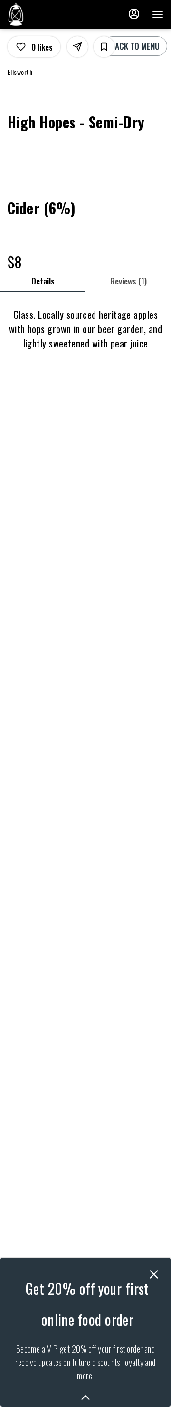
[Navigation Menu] (157, 14)
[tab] (43, 280)
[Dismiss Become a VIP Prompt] (154, 1274)
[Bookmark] (104, 46)
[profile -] (134, 14)
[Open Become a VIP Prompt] (85, 1397)
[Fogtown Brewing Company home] (50, 14)
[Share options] (77, 46)
